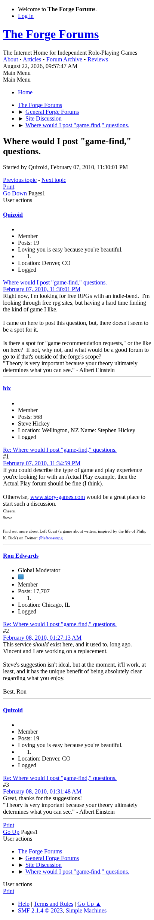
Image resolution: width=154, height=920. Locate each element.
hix (7, 388)
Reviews (97, 59)
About (10, 59)
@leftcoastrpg (51, 538)
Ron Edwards (20, 555)
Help (24, 904)
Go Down (15, 193)
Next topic (53, 180)
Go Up (11, 832)
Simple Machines (86, 910)
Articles (32, 59)
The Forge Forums (51, 34)
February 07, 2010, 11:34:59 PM (41, 463)
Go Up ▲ (89, 904)
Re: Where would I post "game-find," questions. (60, 450)
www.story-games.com (57, 497)
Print (8, 186)
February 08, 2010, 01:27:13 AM (42, 637)
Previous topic (20, 180)
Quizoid (13, 214)
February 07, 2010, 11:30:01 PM (41, 289)
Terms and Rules (53, 904)
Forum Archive (64, 59)
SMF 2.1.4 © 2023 (40, 910)
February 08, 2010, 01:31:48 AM (42, 791)
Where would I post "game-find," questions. (55, 282)
